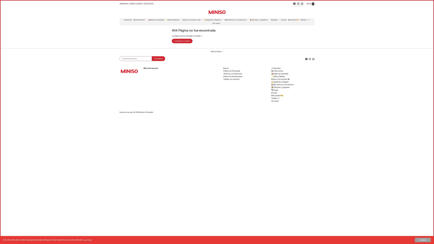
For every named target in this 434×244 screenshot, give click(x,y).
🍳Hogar (274, 90)
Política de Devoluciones (232, 76)
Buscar (226, 68)
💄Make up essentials (279, 74)
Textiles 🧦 (275, 98)
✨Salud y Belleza (278, 76)
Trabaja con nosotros (231, 79)
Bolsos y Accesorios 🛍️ (280, 79)
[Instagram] (298, 3)
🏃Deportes (276, 68)
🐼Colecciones (277, 71)
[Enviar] (145, 3)
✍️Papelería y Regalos (280, 82)
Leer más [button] (87, 240)
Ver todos (275, 101)
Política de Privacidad (231, 71)
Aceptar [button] (423, 240)
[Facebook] (294, 3)
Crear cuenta (135, 4)
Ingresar (124, 4)
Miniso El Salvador (146, 112)
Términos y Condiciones (232, 74)
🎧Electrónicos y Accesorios (282, 84)
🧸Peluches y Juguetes (280, 87)
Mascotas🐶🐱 (277, 95)
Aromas (274, 93)
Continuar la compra (182, 41)
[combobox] (156, 3)
